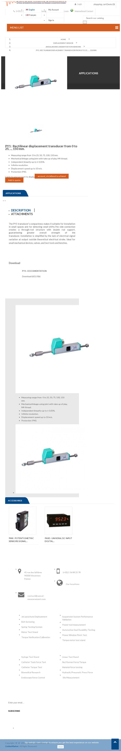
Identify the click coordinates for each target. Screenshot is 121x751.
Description (21, 210)
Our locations (72, 584)
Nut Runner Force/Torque (74, 662)
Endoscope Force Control (33, 677)
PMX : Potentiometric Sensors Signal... (21, 539)
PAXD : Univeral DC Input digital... (58, 539)
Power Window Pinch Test (75, 635)
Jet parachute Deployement (34, 616)
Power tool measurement (74, 624)
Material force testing (72, 667)
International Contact (84, 11)
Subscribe (14, 711)
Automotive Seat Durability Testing (78, 630)
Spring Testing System (31, 627)
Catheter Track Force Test (33, 662)
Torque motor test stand (73, 640)
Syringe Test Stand (30, 657)
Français (32, 15)
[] (85, 22)
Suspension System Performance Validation (77, 618)
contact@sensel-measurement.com (36, 597)
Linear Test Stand (70, 657)
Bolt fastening (28, 622)
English (32, 10)
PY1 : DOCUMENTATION (34, 271)
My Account (53, 10)
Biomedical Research (30, 672)
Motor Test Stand (29, 632)
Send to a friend (52, 176)
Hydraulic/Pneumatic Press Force (77, 672)
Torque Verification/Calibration (35, 637)
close (60, 747)
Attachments (22, 214)
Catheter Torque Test (31, 667)
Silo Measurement (71, 677)
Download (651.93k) (31, 276)
